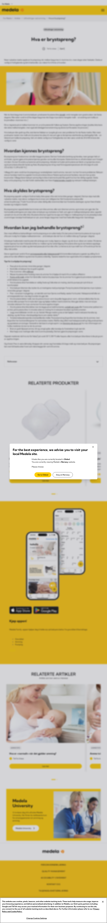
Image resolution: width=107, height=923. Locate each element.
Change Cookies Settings (36, 918)
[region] (53, 910)
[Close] (103, 902)
